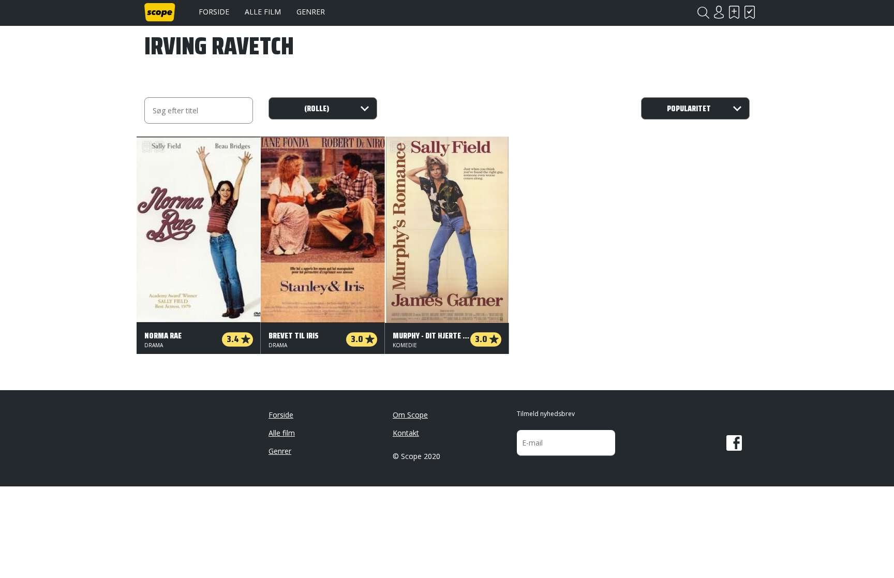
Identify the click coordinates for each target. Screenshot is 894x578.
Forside (214, 12)
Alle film (263, 12)
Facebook (734, 443)
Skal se (734, 12)
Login (718, 12)
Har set (749, 12)
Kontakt (406, 433)
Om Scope (410, 415)
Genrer (310, 12)
